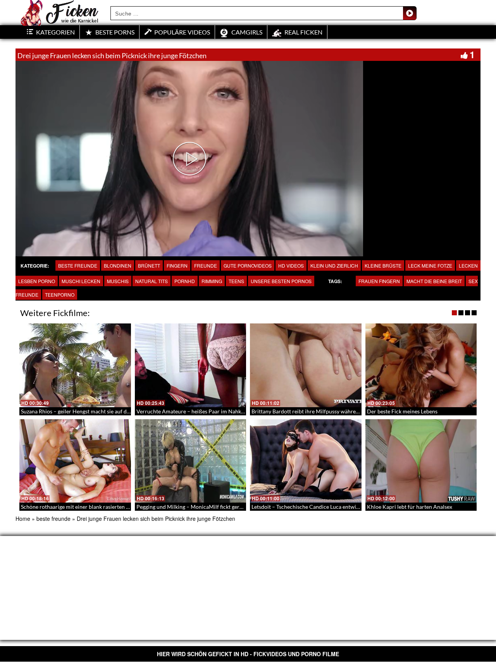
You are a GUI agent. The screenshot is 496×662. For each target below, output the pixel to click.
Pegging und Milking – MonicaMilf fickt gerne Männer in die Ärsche (217, 506)
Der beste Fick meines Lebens (402, 411)
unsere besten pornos (281, 281)
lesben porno (36, 281)
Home (23, 518)
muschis (118, 281)
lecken (468, 265)
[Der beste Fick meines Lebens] (421, 365)
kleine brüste (383, 265)
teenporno (59, 294)
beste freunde (77, 265)
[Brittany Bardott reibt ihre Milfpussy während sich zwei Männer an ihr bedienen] (306, 365)
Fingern (177, 265)
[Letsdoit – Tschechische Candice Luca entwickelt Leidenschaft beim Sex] (306, 461)
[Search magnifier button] (409, 13)
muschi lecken (81, 281)
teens (236, 281)
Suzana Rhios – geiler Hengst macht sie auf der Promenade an (94, 411)
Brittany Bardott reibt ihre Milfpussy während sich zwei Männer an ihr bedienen (347, 411)
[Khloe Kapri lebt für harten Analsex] (421, 461)
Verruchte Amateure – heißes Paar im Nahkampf (194, 411)
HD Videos (291, 265)
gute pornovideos (248, 265)
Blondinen (117, 265)
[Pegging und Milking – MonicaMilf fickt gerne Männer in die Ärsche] (190, 461)
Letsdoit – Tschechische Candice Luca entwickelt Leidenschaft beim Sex (336, 506)
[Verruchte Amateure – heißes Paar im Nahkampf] (190, 365)
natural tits (151, 281)
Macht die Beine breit (434, 281)
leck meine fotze (430, 265)
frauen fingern (379, 281)
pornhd (184, 281)
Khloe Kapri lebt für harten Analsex (409, 506)
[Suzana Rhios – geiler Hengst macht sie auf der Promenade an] (75, 365)
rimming (212, 281)
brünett (149, 265)
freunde (205, 265)
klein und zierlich (334, 265)
